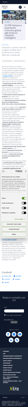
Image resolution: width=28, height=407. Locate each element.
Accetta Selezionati (14, 229)
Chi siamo (6, 351)
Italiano (5, 2)
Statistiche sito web (9, 375)
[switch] (24, 203)
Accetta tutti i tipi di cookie (14, 224)
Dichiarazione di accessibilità (12, 358)
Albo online (6, 363)
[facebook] (8, 334)
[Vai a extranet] (14, 389)
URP (4, 354)
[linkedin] (11, 340)
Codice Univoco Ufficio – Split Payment (12, 381)
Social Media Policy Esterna (12, 372)
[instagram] (14, 334)
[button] (20, 7)
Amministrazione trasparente (12, 356)
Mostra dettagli (19, 219)
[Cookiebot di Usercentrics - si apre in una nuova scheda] (16, 171)
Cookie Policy (7, 370)
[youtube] (20, 334)
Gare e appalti (7, 361)
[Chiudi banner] (25, 171)
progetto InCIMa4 (8, 76)
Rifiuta (14, 234)
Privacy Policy (7, 368)
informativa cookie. (16, 192)
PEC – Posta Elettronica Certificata (10, 378)
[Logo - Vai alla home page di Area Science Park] (5, 7)
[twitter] (17, 340)
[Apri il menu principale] (24, 7)
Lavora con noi (8, 365)
